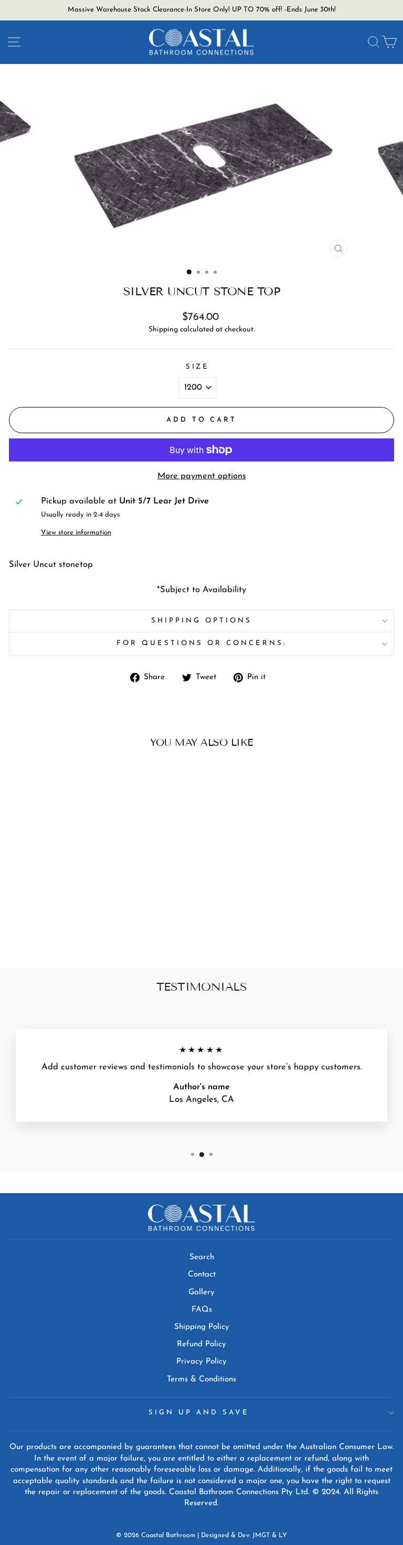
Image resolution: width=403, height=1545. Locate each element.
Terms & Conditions (201, 1379)
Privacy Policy (201, 1362)
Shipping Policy (201, 1327)
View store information (76, 532)
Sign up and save (199, 1412)
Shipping (163, 330)
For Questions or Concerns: (201, 643)
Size (198, 366)
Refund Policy (201, 1344)
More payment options (201, 476)
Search (201, 1257)
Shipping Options (201, 620)
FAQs (202, 1310)
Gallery (201, 1292)
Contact (202, 1275)
